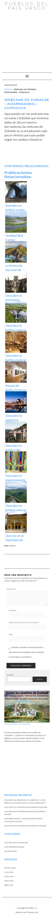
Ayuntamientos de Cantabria (17, 724)
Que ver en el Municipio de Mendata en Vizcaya (25, 826)
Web (11, 635)
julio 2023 (8, 872)
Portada (8, 89)
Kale (35, 908)
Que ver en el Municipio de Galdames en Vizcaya (25, 807)
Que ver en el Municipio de (16, 843)
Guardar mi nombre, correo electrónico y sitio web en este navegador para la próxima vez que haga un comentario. (26, 652)
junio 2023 (9, 876)
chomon (12, 546)
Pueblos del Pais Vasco (27, 6)
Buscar (10, 675)
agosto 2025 (10, 868)
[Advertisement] (27, 40)
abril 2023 (8, 885)
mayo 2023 (9, 881)
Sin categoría (10, 851)
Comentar (11, 589)
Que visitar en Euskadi (14, 847)
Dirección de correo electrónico (24, 623)
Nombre (13, 611)
